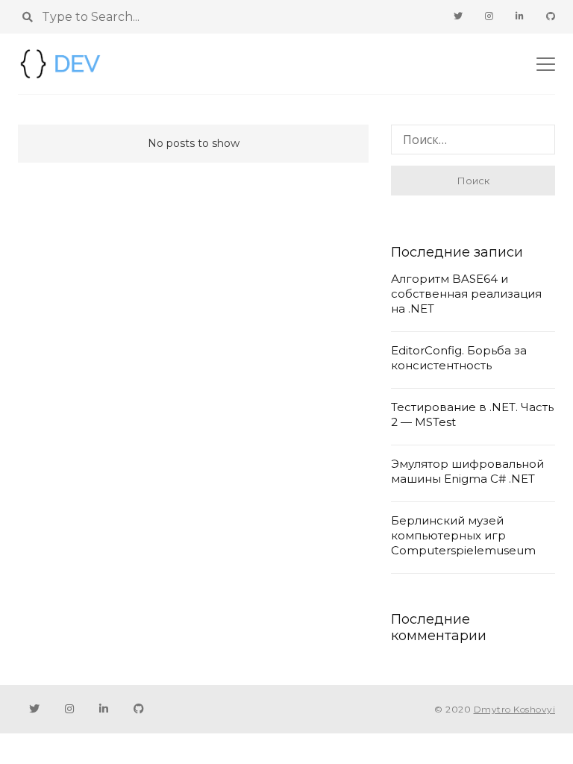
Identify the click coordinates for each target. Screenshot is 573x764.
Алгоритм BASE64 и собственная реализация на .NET (466, 294)
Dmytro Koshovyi (515, 709)
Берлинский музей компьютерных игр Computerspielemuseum (463, 535)
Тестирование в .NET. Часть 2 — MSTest (472, 414)
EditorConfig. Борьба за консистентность (459, 357)
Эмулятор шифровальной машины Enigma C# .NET (467, 471)
